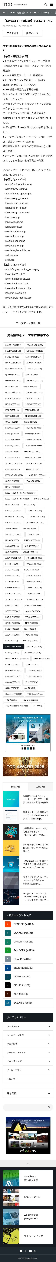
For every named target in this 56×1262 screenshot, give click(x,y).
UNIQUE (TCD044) (35, 599)
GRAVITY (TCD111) (13, 381)
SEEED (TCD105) (32, 410)
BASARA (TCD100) (13, 428)
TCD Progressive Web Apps (16, 706)
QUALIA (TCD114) (12, 375)
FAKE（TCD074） (35, 511)
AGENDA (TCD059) (13, 558)
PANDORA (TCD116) (13, 369)
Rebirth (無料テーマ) (34, 392)
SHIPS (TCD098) (12, 434)
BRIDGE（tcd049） (13, 588)
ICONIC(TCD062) (32, 546)
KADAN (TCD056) (34, 564)
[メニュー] (51, 4)
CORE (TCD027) (12, 653)
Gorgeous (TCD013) (13, 694)
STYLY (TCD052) (34, 576)
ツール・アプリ (14, 1070)
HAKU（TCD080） (13, 487)
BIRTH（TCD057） (13, 564)
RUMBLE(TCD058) (35, 558)
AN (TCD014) (30, 688)
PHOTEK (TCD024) (42, 659)
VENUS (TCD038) (32, 617)
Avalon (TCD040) (33, 611)
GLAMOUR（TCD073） (15, 517)
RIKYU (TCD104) (12, 416)
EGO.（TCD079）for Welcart (17, 499)
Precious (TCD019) (13, 676)
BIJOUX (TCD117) (34, 363)
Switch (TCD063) (12, 546)
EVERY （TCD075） (13, 511)
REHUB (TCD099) (34, 428)
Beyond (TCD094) (12, 446)
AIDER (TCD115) (35, 369)
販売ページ (32, 33)
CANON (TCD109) (33, 398)
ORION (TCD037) (12, 623)
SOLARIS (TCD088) (13, 463)
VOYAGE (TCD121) (35, 351)
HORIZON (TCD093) (34, 446)
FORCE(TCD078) (41, 499)
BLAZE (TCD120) (12, 357)
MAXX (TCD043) (12, 605)
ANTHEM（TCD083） (38, 475)
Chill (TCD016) (32, 682)
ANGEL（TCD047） (13, 593)
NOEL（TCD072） (38, 517)
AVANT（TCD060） (31, 552)
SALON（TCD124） (13, 345)
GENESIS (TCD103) (33, 416)
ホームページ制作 (15, 1035)
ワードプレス (13, 1026)
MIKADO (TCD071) (13, 523)
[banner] (28, 732)
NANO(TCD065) (12, 540)
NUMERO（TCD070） (35, 523)
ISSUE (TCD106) (12, 410)
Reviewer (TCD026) (33, 653)
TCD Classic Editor (30, 700)
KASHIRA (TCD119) (33, 357)
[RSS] (35, 1251)
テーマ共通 (37, 706)
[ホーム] (4, 12)
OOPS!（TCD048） (35, 588)
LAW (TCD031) (11, 641)
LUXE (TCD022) (32, 664)
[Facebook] (21, 1251)
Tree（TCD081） (34, 481)
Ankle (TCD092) (12, 452)
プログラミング (14, 1061)
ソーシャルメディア (16, 1052)
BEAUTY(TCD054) (32, 570)
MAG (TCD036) (31, 623)
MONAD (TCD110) (12, 398)
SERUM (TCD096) (12, 440)
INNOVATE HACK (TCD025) (16, 659)
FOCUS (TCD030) (30, 641)
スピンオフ (12, 1078)
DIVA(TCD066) (34, 534)
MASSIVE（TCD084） (14, 475)
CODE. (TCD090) (12, 457)
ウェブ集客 (12, 1044)
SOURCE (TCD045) (13, 599)
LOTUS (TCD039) (12, 617)
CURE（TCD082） (13, 481)
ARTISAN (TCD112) (35, 381)
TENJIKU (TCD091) (32, 452)
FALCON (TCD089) (33, 457)
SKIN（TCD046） (34, 593)
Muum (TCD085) (33, 469)
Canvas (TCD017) (12, 682)
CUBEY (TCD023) (12, 664)
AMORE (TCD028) (34, 647)
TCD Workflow (11, 700)
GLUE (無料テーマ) (13, 392)
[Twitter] (25, 1251)
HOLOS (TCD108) (12, 404)
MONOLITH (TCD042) (33, 605)
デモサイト (13, 33)
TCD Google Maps (35, 694)
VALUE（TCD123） (35, 345)
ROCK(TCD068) (29, 528)
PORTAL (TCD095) (34, 440)
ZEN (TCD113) (32, 375)
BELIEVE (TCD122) (13, 351)
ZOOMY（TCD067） (13, 534)
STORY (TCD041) (12, 611)
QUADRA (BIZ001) (30, 386)
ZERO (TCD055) (12, 570)
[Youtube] (30, 1251)
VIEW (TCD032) (32, 635)
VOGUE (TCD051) (12, 582)
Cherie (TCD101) (30, 422)
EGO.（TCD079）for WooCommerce (20, 493)
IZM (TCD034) (30, 629)
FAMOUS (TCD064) (32, 540)
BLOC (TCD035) (12, 629)
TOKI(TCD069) (11, 528)
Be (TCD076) (29, 505)
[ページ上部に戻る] (28, 1163)
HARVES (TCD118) (13, 363)
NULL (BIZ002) (11, 386)
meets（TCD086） (13, 469)
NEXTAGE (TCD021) (13, 670)
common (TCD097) (32, 434)
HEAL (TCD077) (12, 505)
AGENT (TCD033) (12, 635)
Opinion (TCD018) (34, 676)
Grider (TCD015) (12, 688)
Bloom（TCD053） (13, 576)
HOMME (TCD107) (33, 404)
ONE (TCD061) (11, 552)
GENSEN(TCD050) (34, 582)
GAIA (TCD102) (11, 422)
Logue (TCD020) (35, 670)
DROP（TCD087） (35, 463)
